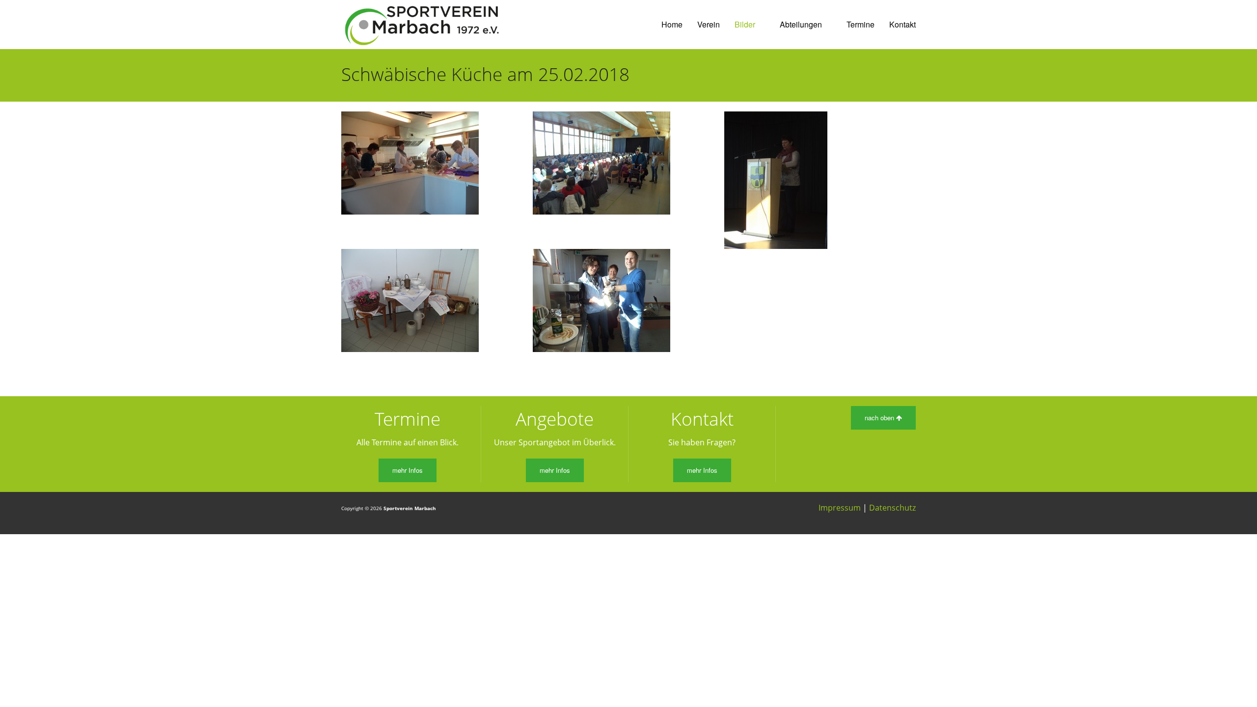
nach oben (880, 417)
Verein (708, 24)
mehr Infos (407, 470)
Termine (860, 24)
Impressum (840, 507)
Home (672, 24)
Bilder (745, 24)
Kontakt (902, 24)
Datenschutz (892, 507)
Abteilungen (801, 24)
